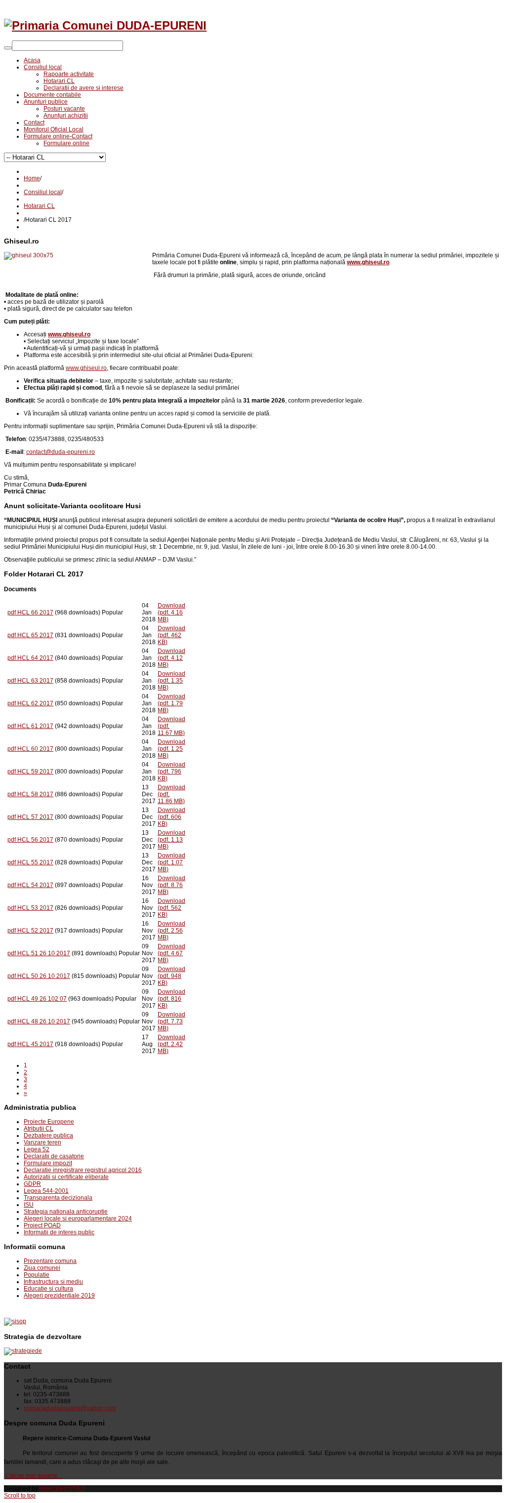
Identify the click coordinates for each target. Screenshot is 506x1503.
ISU (29, 1204)
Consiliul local (43, 192)
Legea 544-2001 (46, 1190)
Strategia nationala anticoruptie (66, 1211)
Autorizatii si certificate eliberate (66, 1177)
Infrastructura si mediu (53, 1281)
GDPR (32, 1183)
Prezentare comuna (50, 1261)
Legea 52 (36, 1149)
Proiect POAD (42, 1225)
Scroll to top (20, 1495)
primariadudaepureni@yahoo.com (70, 1408)
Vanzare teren (42, 1142)
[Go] (8, 47)
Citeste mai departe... (33, 1475)
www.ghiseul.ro (86, 368)
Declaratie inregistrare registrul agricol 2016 (83, 1170)
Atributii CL (38, 1128)
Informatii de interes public (59, 1232)
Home (32, 178)
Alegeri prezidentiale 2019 (59, 1295)
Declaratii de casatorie (54, 1156)
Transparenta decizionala (58, 1197)
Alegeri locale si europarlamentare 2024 (78, 1218)
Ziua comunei (42, 1267)
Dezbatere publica (48, 1135)
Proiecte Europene (49, 1121)
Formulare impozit (48, 1163)
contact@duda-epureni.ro (60, 451)
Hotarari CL (39, 206)
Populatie (36, 1274)
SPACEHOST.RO (62, 1488)
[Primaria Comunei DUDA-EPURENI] (105, 25)
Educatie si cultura (48, 1288)
